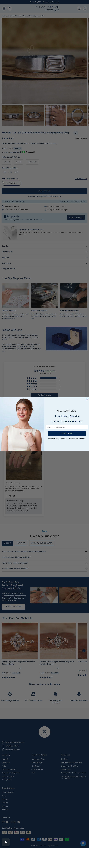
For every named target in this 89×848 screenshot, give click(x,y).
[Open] (6, 842)
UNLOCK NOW (67, 433)
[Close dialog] (87, 399)
